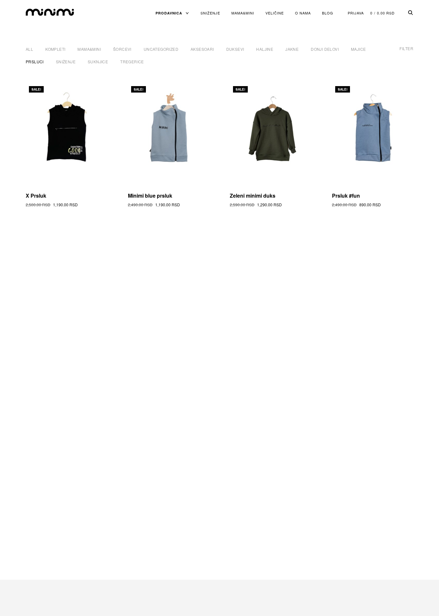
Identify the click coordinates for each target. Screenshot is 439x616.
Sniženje (210, 12)
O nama (303, 12)
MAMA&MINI (242, 12)
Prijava (356, 12)
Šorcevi (122, 49)
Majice (358, 49)
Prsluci (35, 61)
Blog (327, 12)
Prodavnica (169, 13)
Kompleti (55, 49)
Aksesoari (202, 49)
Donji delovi (325, 49)
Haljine (264, 49)
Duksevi (235, 49)
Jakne (292, 49)
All (29, 49)
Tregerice (132, 61)
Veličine (274, 12)
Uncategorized (161, 49)
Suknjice (98, 61)
